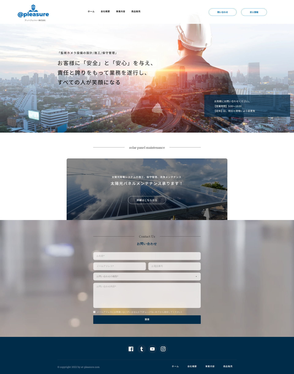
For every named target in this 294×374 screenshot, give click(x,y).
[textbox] (147, 276)
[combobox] (147, 276)
